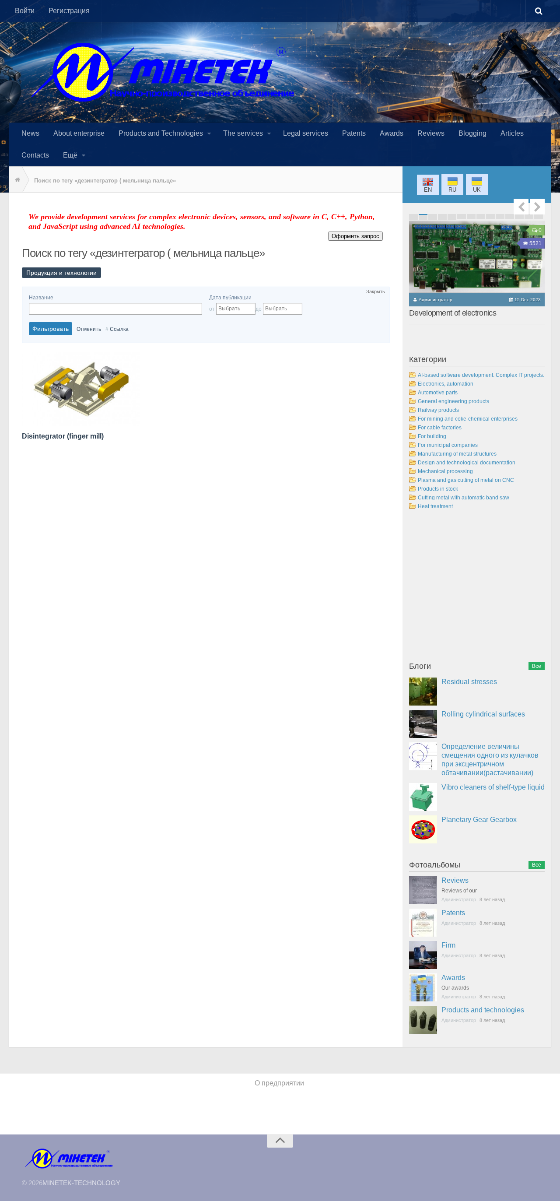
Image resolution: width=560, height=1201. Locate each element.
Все (536, 666)
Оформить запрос (355, 236)
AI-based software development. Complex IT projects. (481, 375)
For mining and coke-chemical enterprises (468, 419)
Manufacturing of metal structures (457, 454)
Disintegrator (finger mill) (63, 436)
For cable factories (440, 428)
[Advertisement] (474, 587)
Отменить (89, 329)
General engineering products (453, 401)
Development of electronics (452, 313)
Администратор (435, 299)
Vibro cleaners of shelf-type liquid (493, 787)
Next (537, 206)
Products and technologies (482, 1010)
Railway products (438, 410)
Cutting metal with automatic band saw (463, 498)
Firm (448, 945)
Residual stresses (469, 681)
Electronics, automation (445, 384)
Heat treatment (435, 506)
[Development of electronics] (477, 257)
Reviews (455, 880)
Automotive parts (438, 393)
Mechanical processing (445, 471)
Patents (453, 913)
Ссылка (119, 329)
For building (432, 436)
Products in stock (438, 489)
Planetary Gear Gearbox (479, 819)
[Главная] (15, 180)
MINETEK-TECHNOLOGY (81, 1183)
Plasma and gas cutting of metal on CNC (466, 480)
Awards (453, 977)
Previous (521, 206)
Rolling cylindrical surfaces (483, 714)
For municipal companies (448, 445)
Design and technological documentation (466, 463)
